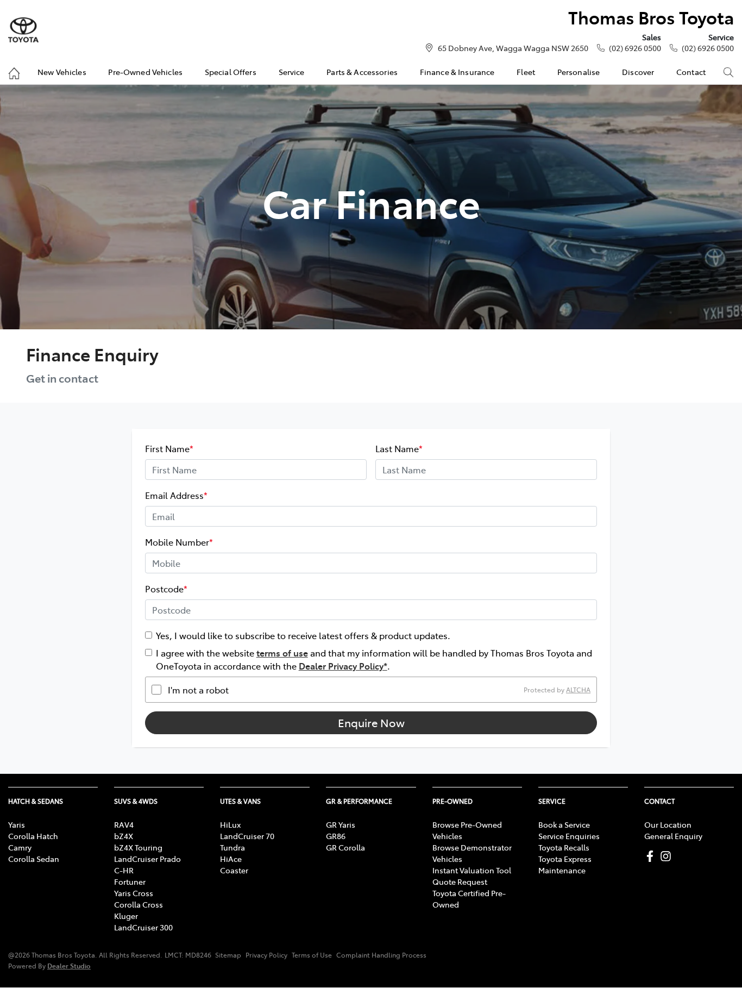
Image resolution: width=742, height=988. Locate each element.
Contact (691, 71)
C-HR (124, 870)
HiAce (231, 858)
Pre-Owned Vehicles (145, 71)
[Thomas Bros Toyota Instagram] (668, 856)
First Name (169, 448)
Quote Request (459, 881)
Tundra (232, 847)
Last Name (399, 448)
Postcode (166, 589)
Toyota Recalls (563, 847)
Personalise (578, 71)
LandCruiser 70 (247, 835)
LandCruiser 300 (143, 927)
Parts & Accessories (362, 71)
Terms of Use (312, 955)
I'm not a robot (198, 690)
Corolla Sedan (33, 858)
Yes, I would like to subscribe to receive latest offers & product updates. (303, 635)
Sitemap (228, 955)
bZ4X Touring (138, 847)
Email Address (176, 495)
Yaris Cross (133, 892)
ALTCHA (578, 689)
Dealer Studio (69, 965)
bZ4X (123, 835)
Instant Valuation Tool (471, 870)
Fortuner (130, 881)
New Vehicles (61, 71)
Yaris (16, 824)
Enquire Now (371, 722)
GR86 (335, 835)
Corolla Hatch (33, 835)
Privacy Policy (266, 955)
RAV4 (124, 824)
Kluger (126, 915)
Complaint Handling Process (381, 955)
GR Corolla (345, 847)
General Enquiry (673, 835)
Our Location (667, 824)
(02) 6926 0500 (635, 47)
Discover (638, 71)
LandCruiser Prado (147, 858)
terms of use (282, 653)
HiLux (230, 824)
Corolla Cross (138, 904)
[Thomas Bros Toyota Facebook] (652, 856)
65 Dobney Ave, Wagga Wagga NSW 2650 (513, 47)
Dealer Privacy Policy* (343, 666)
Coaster (234, 870)
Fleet (526, 71)
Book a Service (564, 824)
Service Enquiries (569, 835)
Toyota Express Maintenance (565, 864)
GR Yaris (340, 824)
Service (292, 71)
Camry (20, 847)
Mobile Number (179, 542)
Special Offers (230, 71)
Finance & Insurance (457, 71)
